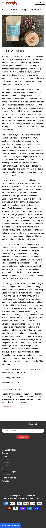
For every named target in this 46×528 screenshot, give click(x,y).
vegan (23, 402)
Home (4, 456)
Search (5, 453)
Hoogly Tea (30, 496)
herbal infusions (27, 397)
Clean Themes (18, 498)
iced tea (21, 399)
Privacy (5, 468)
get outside (14, 397)
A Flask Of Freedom (13, 50)
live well (29, 399)
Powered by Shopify (34, 498)
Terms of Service (9, 478)
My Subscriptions (9, 450)
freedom (5, 397)
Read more (6, 407)
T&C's (4, 465)
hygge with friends (9, 399)
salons (4, 402)
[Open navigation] (3, 3)
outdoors (37, 399)
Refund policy (7, 481)
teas (18, 402)
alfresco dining (15, 394)
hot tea (38, 397)
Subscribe (6, 475)
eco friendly (36, 394)
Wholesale (6, 462)
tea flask (11, 402)
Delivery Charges (9, 472)
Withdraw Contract (10, 525)
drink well (26, 394)
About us (5, 459)
